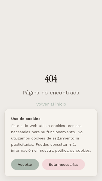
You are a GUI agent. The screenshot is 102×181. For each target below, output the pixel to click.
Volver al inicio (51, 104)
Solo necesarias (63, 164)
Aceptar (25, 164)
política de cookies (72, 150)
